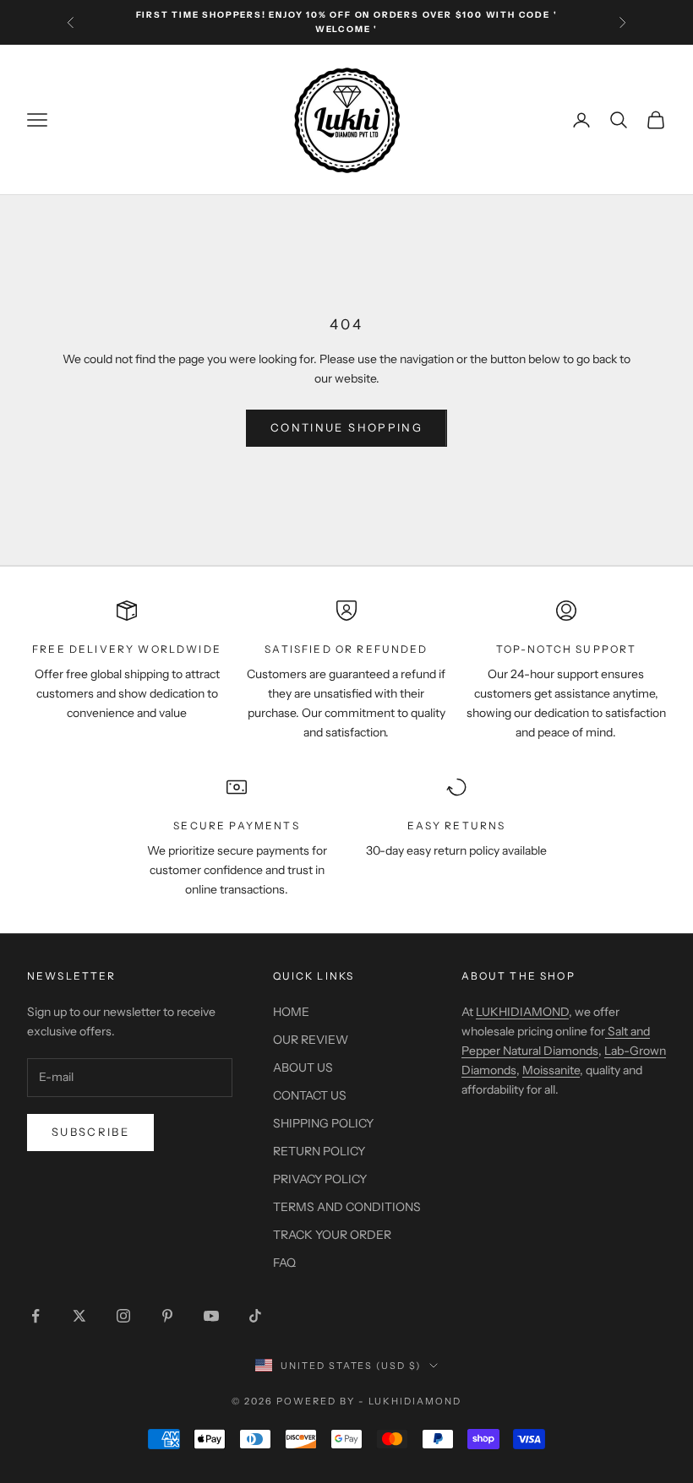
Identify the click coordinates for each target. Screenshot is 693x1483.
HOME (291, 1011)
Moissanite (551, 1070)
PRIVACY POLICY (320, 1179)
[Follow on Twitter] (79, 1315)
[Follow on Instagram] (123, 1315)
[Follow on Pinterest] (167, 1315)
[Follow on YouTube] (211, 1315)
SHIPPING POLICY (323, 1123)
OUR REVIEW (310, 1039)
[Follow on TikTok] (255, 1315)
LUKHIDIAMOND (522, 1011)
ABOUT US (303, 1067)
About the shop (518, 976)
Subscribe (90, 1131)
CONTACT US (309, 1095)
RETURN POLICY (319, 1151)
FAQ (284, 1262)
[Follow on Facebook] (35, 1315)
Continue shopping (346, 427)
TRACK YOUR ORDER (332, 1234)
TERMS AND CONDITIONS (347, 1206)
